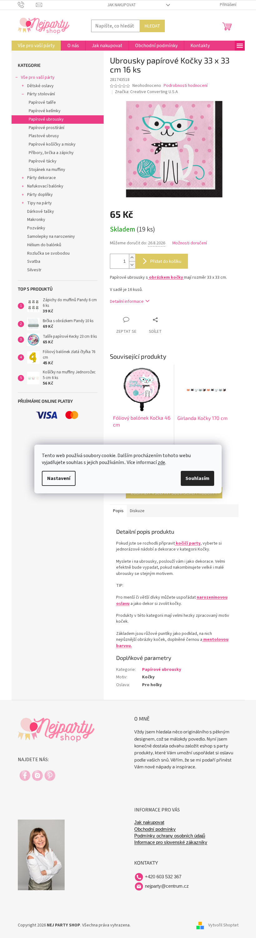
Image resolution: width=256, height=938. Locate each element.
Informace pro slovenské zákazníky (170, 842)
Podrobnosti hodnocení (186, 86)
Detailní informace (127, 301)
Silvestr (34, 270)
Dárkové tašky (40, 211)
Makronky (36, 220)
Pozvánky (36, 228)
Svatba (33, 261)
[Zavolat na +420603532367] (27, 4)
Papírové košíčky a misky (52, 144)
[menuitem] (36, 46)
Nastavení (58, 478)
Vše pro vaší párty (38, 77)
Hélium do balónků (44, 245)
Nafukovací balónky (45, 186)
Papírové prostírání (46, 128)
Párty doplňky (40, 195)
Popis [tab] (118, 511)
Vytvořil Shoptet (223, 925)
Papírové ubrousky (46, 119)
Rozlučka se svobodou (48, 253)
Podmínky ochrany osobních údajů (169, 835)
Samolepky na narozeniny (51, 236)
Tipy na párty (39, 203)
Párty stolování (41, 94)
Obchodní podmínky (155, 829)
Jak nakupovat (121, 5)
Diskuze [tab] (137, 511)
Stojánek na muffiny (47, 170)
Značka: (146, 92)
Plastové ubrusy (44, 136)
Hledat (152, 25)
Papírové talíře (42, 102)
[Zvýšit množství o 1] (132, 257)
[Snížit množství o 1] (132, 264)
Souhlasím (197, 478)
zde (161, 462)
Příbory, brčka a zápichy (51, 153)
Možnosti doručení (189, 243)
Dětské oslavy (40, 86)
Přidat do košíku (165, 261)
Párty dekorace (41, 178)
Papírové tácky (43, 161)
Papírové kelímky (45, 111)
